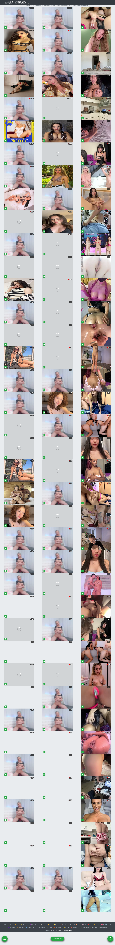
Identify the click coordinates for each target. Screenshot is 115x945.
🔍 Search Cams (102, 927)
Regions (52, 930)
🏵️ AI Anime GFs (57, 927)
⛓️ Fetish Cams (41, 927)
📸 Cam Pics (93, 927)
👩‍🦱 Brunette (63, 924)
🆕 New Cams (109, 924)
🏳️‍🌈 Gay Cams (11, 927)
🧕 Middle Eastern (34, 924)
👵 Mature (43, 924)
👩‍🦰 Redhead (71, 924)
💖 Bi (102, 924)
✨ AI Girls (49, 927)
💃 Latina (17, 924)
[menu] (5, 939)
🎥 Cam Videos (85, 927)
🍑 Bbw (78, 924)
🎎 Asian (4, 924)
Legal (70, 930)
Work (56, 930)
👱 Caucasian (24, 924)
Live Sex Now (57, 939)
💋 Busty (90, 924)
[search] (110, 939)
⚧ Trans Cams (20, 927)
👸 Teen (50, 924)
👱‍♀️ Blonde (56, 924)
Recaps (59, 930)
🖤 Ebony (10, 924)
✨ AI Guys (66, 927)
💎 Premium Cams (30, 927)
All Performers (65, 930)
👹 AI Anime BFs (75, 927)
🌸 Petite (84, 924)
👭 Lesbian (97, 924)
